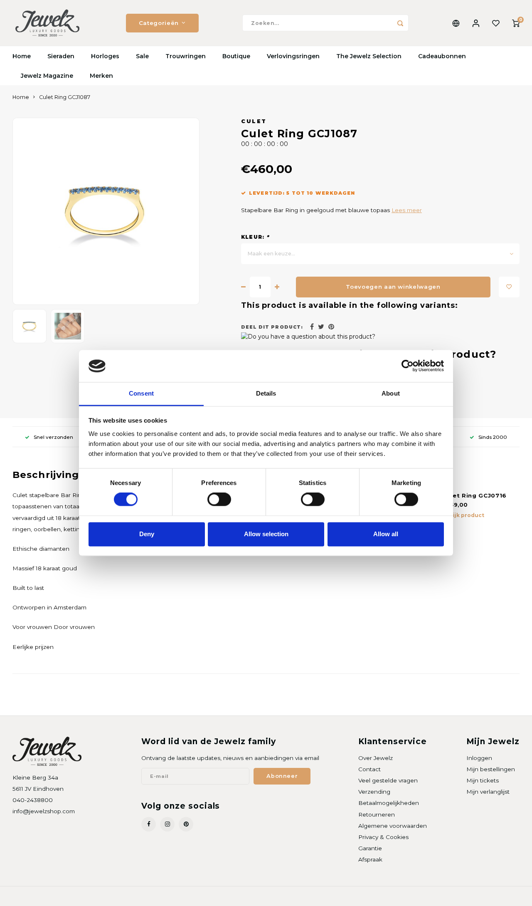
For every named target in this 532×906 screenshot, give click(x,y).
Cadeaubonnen (442, 56)
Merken (101, 75)
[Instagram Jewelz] (167, 824)
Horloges (105, 56)
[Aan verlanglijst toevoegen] (509, 287)
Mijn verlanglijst (488, 791)
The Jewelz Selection (368, 56)
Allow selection (266, 533)
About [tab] (391, 393)
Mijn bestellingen (490, 769)
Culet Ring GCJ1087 (64, 97)
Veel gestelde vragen (388, 780)
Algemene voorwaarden (392, 825)
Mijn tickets (482, 780)
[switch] (219, 499)
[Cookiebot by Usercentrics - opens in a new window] (407, 366)
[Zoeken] (400, 23)
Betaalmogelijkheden (388, 803)
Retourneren (376, 814)
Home (21, 56)
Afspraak (370, 859)
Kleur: (255, 237)
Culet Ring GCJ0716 (474, 495)
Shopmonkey (119, 896)
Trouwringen (185, 56)
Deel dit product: (272, 327)
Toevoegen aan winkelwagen (393, 286)
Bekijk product (463, 515)
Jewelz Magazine (47, 75)
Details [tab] (266, 393)
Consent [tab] (141, 393)
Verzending (374, 791)
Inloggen (479, 758)
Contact (369, 769)
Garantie (370, 848)
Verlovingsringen (293, 56)
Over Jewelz (375, 758)
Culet (254, 121)
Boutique (236, 56)
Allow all (385, 533)
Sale (142, 56)
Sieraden (60, 56)
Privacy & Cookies (383, 837)
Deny (146, 533)
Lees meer (407, 210)
